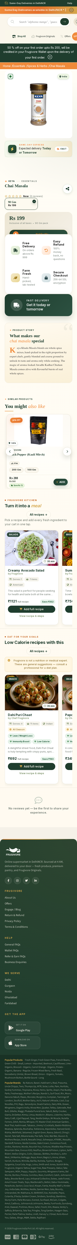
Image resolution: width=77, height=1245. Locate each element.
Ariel (7, 1207)
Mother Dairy (29, 1100)
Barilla (33, 1161)
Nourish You (35, 1146)
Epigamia (9, 1164)
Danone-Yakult (12, 1097)
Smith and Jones (47, 1164)
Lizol (61, 1100)
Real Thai (9, 1125)
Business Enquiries (15, 962)
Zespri (56, 1090)
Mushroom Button (14, 1077)
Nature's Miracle (50, 1100)
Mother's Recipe (32, 1093)
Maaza (56, 1207)
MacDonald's (36, 1182)
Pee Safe (39, 1136)
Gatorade (61, 1107)
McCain (53, 1200)
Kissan (38, 1185)
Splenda (18, 1129)
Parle (7, 1093)
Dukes (54, 1178)
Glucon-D (62, 1136)
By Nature (28, 1083)
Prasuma (62, 1083)
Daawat (14, 1207)
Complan (51, 1097)
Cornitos (33, 1175)
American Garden (60, 1122)
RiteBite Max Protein (62, 1146)
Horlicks (64, 1086)
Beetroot (47, 1063)
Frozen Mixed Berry (40, 1070)
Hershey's (55, 1154)
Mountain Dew (12, 1150)
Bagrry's (47, 1157)
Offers (8, 904)
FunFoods (56, 1203)
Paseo (23, 1097)
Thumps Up (30, 1086)
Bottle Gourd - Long (34, 1077)
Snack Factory (44, 1104)
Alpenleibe (50, 1129)
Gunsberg (67, 1203)
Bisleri (8, 1154)
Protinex (23, 1207)
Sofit (69, 1150)
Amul (7, 1203)
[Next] (67, 451)
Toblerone (39, 1129)
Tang (32, 1118)
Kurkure (16, 1161)
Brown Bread (31, 1074)
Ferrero (17, 1143)
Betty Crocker (59, 1111)
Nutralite (53, 1193)
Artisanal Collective (40, 1178)
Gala (52, 1189)
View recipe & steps (31, 616)
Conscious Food (58, 1143)
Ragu (21, 1104)
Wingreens (10, 1107)
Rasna (50, 1132)
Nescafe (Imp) (35, 1139)
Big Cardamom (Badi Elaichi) (28, 454)
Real (55, 1083)
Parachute (10, 1185)
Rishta (8, 1132)
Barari (37, 1083)
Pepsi (61, 1193)
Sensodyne (30, 1104)
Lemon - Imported (33, 1063)
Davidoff (9, 1143)
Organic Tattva (22, 1168)
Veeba (29, 1214)
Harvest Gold (63, 1129)
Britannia (17, 1210)
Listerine (58, 1114)
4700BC (58, 1139)
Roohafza (28, 1129)
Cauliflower (59, 1063)
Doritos (16, 1175)
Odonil (57, 1132)
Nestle (33, 1189)
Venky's (64, 1207)
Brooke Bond (17, 1178)
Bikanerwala (27, 1136)
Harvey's (43, 1214)
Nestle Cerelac (29, 1143)
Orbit (15, 1122)
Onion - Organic (46, 1074)
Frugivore (9, 1168)
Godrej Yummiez (13, 1090)
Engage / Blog (13, 910)
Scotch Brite (62, 1164)
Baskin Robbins (63, 1125)
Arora (55, 1157)
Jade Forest (63, 1178)
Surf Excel (55, 1093)
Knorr (39, 1157)
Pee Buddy (65, 1090)
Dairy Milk (56, 1104)
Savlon (19, 1185)
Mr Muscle (55, 1118)
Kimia (25, 1114)
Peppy (24, 1171)
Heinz (42, 1090)
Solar (44, 1086)
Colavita (9, 1196)
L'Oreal (52, 1214)
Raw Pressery (48, 1168)
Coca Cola (20, 1164)
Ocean (65, 1104)
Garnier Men (43, 1189)
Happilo (33, 1171)
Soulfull (18, 1100)
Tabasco (31, 1125)
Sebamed (27, 1132)
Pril (16, 1104)
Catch (56, 1175)
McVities (25, 1189)
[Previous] (10, 451)
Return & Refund (14, 915)
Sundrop (50, 1196)
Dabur (59, 1168)
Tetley (53, 1107)
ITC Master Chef (43, 1122)
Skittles (46, 1154)
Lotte (51, 1086)
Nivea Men (35, 1107)
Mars (40, 1175)
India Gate (14, 1189)
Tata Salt (16, 1136)
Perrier (8, 1214)
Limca (32, 1114)
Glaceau (37, 1154)
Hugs (28, 1164)
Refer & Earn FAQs (15, 956)
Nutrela (41, 1161)
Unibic (8, 1146)
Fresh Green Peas (46, 1060)
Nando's (45, 1093)
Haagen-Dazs (61, 1210)
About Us (10, 898)
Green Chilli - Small (14, 1063)
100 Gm (16, 469)
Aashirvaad (20, 1125)
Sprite (49, 1090)
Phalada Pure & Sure (35, 1111)
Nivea (36, 1090)
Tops (27, 1182)
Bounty (59, 1189)
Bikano (49, 1114)
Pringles (36, 1210)
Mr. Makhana (23, 1193)
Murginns (41, 1097)
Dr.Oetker (16, 1114)
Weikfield (16, 1132)
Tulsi (46, 1136)
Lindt (35, 1214)
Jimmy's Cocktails (45, 1125)
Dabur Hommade (60, 1182)
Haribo (67, 1114)
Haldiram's (46, 1083)
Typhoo (50, 1161)
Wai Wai (53, 1136)
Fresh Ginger (31, 1060)
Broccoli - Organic (22, 1067)
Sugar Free (36, 1168)
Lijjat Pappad (22, 1118)
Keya (33, 1157)
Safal (37, 1207)
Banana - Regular (21, 1070)
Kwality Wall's (56, 1185)
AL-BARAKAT (37, 1193)
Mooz (31, 1207)
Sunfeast (44, 1200)
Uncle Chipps (11, 1086)
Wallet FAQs (12, 951)
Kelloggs (25, 1157)
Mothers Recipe (12, 1139)
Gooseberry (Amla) (14, 1074)
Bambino (61, 1196)
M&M (26, 1217)
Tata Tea (27, 1210)
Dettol (47, 1182)
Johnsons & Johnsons (32, 1203)
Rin (62, 1093)
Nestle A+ (40, 1114)
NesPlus (37, 1150)
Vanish (8, 1161)
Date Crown (43, 1143)
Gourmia (42, 1171)
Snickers (41, 1196)
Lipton (62, 1150)
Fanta (45, 1185)
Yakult (49, 1111)
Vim (50, 1207)
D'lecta (17, 1196)
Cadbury (15, 1203)
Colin (29, 1154)
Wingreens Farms (55, 1171)
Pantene (16, 1146)
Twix (21, 1086)
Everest (35, 1200)
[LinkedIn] (35, 880)
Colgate (62, 1200)
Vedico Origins (19, 1154)
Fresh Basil (56, 1070)
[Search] (64, 21)
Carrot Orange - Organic (43, 1067)
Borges (58, 1161)
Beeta (47, 1203)
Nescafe (66, 1139)
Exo (46, 1193)
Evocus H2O (26, 1150)
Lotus (35, 1164)
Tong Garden (47, 1210)
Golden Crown (29, 1196)
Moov (68, 1093)
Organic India (22, 1107)
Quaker (45, 1107)
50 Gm (30, 469)
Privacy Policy (13, 921)
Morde (25, 1146)
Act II (39, 1100)
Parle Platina (18, 1214)
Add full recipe (34, 609)
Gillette (13, 1111)
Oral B (24, 1139)
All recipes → (38, 514)
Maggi (21, 1111)
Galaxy (13, 1217)
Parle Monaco (24, 1200)
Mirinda (25, 1161)
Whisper (30, 1122)
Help (69, 3)
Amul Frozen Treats (14, 1182)
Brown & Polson (50, 1150)
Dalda (33, 1217)
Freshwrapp (17, 1093)
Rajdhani (41, 1217)
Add (62, 481)
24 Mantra (15, 1157)
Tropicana (27, 1090)
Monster (31, 1097)
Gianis (8, 1114)
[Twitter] (26, 880)
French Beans (62, 1060)
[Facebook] (8, 880)
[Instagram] (17, 880)
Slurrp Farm (10, 1200)
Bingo (20, 1217)
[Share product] (67, 189)
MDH (17, 1171)
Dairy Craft (10, 1118)
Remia (22, 1122)
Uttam (62, 1157)
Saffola (8, 1210)
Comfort (48, 1175)
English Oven (39, 1132)
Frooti (44, 1207)
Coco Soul (29, 1185)
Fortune (46, 1146)
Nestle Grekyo (43, 1118)
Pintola (24, 1175)
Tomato (59, 1074)
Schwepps (48, 1139)
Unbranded (10, 1193)
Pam (57, 1086)
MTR (39, 1086)
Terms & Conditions (16, 927)
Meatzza (9, 1129)
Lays (27, 1178)
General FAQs (12, 945)
